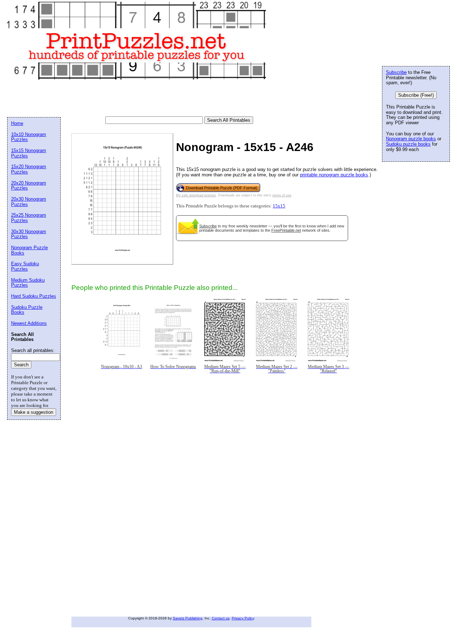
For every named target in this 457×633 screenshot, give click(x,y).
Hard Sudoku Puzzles (33, 296)
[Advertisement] (137, 98)
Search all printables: (33, 350)
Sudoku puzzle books (408, 144)
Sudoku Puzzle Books (26, 310)
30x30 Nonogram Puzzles (28, 234)
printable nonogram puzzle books (334, 174)
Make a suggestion (33, 412)
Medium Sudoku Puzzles (28, 282)
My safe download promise (196, 195)
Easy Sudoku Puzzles (25, 266)
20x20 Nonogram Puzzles (28, 185)
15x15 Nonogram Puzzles (28, 153)
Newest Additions (29, 323)
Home (17, 123)
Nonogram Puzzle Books (29, 250)
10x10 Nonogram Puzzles (28, 137)
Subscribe (208, 226)
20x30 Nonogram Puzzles (28, 201)
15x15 (279, 206)
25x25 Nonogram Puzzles (28, 217)
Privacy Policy (243, 618)
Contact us (221, 618)
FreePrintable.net (286, 230)
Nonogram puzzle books (411, 138)
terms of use (281, 195)
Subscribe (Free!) (416, 95)
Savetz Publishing (187, 618)
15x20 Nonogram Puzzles (28, 169)
